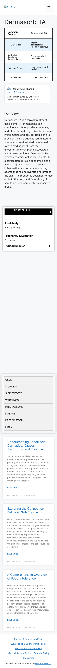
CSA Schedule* (15, 246)
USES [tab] (8, 379)
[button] (28, 246)
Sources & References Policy (28, 639)
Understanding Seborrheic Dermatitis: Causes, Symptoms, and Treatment (26, 445)
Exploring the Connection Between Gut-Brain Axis (25, 510)
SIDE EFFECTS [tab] (13, 393)
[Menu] (49, 7)
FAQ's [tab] (8, 427)
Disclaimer (28, 658)
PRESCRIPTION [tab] (14, 420)
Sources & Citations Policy (28, 648)
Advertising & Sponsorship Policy (28, 643)
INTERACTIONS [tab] (14, 406)
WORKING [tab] (11, 386)
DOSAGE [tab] (10, 413)
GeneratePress (43, 663)
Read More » (13, 488)
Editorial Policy (41, 653)
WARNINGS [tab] (12, 400)
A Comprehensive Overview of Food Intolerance (27, 576)
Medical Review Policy (19, 653)
